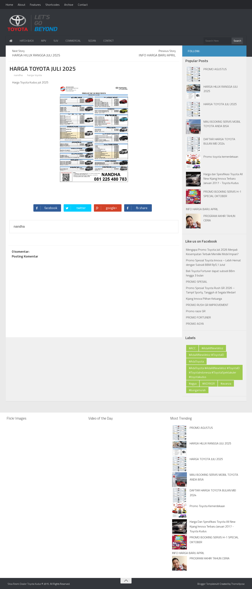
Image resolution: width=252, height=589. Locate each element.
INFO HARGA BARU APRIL (202, 209)
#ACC (192, 348)
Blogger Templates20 (208, 584)
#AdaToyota (196, 361)
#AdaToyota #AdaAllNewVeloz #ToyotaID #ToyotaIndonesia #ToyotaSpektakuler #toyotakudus (214, 372)
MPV (43, 41)
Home (9, 4)
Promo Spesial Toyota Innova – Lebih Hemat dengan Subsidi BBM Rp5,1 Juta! (213, 262)
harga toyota (34, 75)
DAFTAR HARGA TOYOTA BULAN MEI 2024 (219, 141)
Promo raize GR (196, 311)
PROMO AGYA (195, 323)
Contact (83, 4)
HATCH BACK (27, 41)
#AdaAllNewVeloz (212, 348)
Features (35, 4)
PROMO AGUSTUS (215, 69)
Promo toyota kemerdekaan (220, 156)
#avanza (226, 383)
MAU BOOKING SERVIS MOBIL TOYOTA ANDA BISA (222, 123)
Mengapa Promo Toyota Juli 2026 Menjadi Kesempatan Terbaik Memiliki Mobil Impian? (212, 251)
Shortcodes (52, 4)
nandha (18, 75)
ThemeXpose (238, 584)
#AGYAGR (208, 383)
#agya (192, 383)
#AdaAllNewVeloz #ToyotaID (206, 355)
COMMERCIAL (73, 41)
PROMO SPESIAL (196, 281)
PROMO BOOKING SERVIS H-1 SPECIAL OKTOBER (222, 193)
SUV (55, 41)
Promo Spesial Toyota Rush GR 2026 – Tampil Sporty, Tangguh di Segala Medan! (211, 290)
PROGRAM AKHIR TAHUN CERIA (209, 558)
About (21, 4)
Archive (68, 4)
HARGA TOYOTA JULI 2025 (220, 104)
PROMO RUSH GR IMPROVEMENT (207, 305)
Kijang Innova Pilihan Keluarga (204, 298)
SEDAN (92, 41)
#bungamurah (197, 390)
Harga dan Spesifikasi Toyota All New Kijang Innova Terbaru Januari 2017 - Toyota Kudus (223, 178)
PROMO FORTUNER (198, 317)
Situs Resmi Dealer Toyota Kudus (24, 584)
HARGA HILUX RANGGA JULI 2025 (210, 443)
